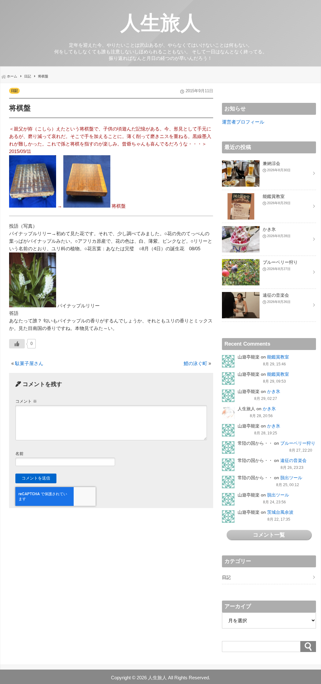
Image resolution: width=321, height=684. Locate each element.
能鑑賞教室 (278, 356)
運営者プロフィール (243, 122)
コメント (26, 401)
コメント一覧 (269, 535)
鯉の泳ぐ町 (195, 363)
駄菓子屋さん (29, 363)
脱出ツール (291, 477)
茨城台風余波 (280, 512)
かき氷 (273, 391)
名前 (19, 453)
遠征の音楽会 (293, 460)
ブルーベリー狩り (297, 443)
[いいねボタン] (17, 343)
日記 (14, 91)
